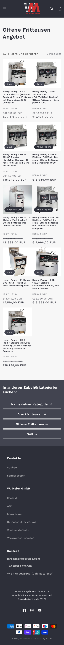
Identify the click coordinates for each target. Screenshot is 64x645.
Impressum (14, 514)
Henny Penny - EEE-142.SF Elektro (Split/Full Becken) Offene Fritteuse (45, 284)
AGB (9, 506)
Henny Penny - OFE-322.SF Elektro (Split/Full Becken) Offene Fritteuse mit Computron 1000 (16, 160)
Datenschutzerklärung (21, 522)
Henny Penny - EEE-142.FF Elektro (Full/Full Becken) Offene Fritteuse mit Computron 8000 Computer (17, 97)
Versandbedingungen (20, 538)
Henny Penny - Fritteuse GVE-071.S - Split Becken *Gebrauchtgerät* (16, 283)
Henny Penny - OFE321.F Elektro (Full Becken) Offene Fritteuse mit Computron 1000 (17, 221)
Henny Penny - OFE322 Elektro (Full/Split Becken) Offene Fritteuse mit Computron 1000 (45, 158)
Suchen (12, 467)
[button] (4, 9)
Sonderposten (16, 475)
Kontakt (12, 498)
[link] (32, 404)
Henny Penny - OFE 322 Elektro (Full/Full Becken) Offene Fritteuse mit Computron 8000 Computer (46, 223)
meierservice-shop (27, 639)
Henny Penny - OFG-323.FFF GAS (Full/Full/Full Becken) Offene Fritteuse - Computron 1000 (46, 97)
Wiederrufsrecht (18, 530)
